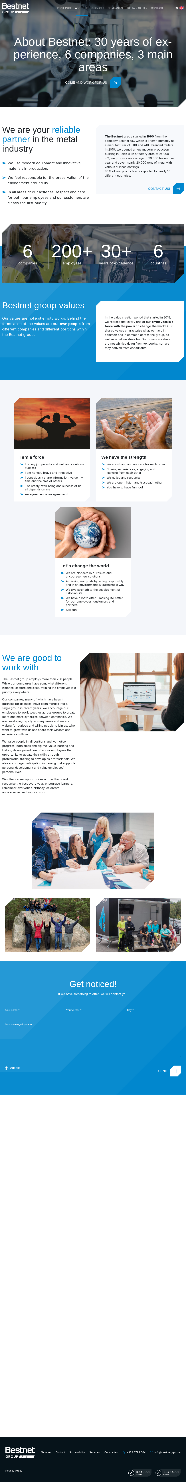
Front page (64, 8)
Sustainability (136, 8)
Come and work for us (86, 82)
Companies (115, 8)
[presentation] (32, 1011)
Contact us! (159, 188)
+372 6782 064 (136, 1452)
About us (81, 8)
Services (94, 1452)
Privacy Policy (13, 1470)
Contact (157, 8)
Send (162, 1071)
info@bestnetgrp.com (168, 1452)
